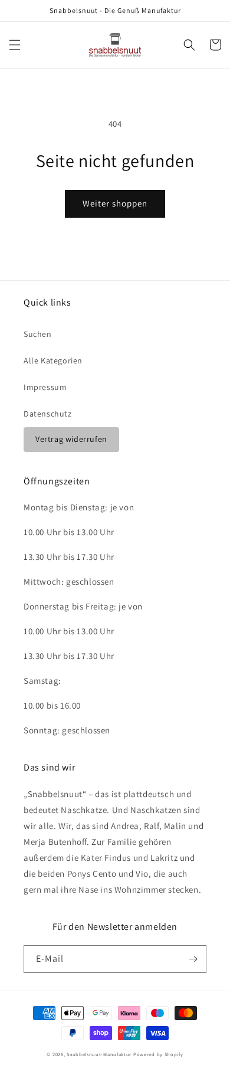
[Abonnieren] (193, 959)
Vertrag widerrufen (71, 439)
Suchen (38, 334)
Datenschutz (48, 413)
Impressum (45, 387)
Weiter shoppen (115, 203)
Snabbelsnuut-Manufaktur (99, 1054)
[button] (15, 45)
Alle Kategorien (53, 360)
